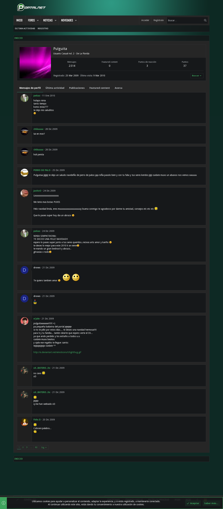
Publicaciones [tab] (77, 88)
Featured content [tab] (99, 88)
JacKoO (37, 190)
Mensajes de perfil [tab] (30, 88)
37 (184, 65)
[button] (37, 20)
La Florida (84, 53)
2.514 (72, 65)
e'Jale (36, 318)
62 (36, 447)
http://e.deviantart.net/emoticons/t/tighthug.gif (57, 352)
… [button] (31, 447)
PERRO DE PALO (41, 170)
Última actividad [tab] (55, 88)
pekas (36, 95)
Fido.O (37, 419)
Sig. (43, 447)
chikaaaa (38, 129)
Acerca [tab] (118, 88)
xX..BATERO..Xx (41, 368)
